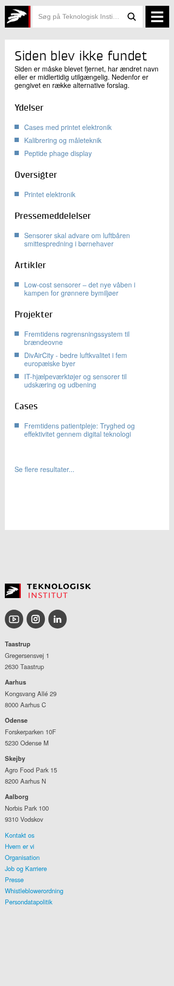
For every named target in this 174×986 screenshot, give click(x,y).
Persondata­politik (28, 901)
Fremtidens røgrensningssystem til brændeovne (77, 338)
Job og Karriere (26, 868)
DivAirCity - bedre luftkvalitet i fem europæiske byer (75, 359)
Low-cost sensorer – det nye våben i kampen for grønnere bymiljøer (79, 289)
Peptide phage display (58, 153)
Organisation (22, 857)
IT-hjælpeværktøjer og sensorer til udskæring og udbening (75, 380)
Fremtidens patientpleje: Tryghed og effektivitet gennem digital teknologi (79, 430)
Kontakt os (19, 835)
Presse (14, 879)
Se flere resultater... (44, 469)
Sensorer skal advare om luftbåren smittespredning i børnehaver (77, 239)
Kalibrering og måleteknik (63, 140)
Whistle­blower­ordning (34, 890)
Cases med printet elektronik (68, 127)
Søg (132, 17)
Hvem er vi (19, 846)
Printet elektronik (49, 194)
